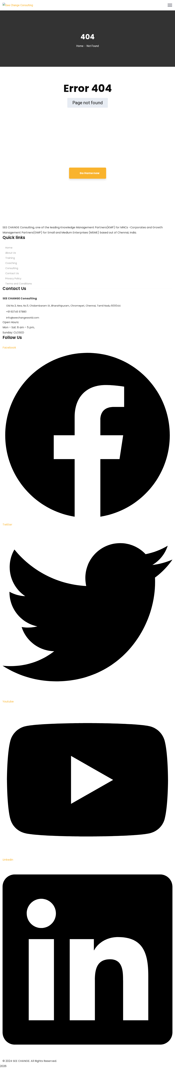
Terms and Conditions (18, 283)
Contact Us (12, 273)
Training (10, 258)
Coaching (11, 263)
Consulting (11, 268)
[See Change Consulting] (18, 5)
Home (79, 46)
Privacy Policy (13, 278)
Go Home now (89, 173)
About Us (10, 253)
